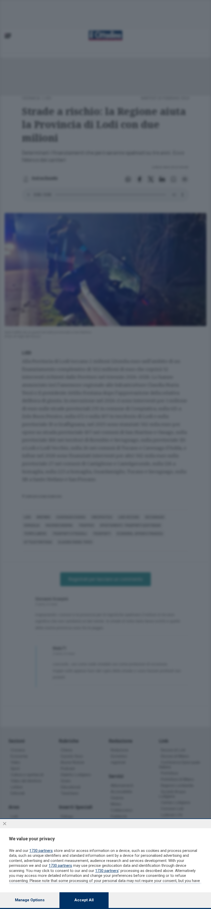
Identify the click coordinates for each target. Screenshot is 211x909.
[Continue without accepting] (4, 823)
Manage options (30, 900)
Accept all (84, 900)
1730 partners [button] (41, 850)
